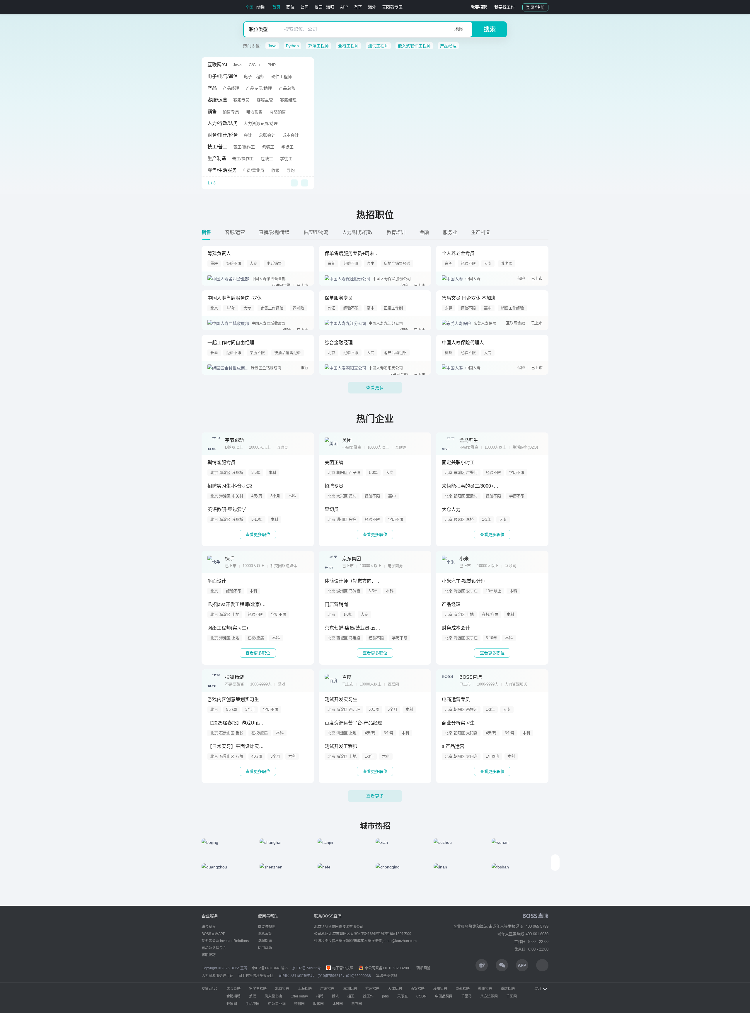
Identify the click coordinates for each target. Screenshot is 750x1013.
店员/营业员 (253, 170)
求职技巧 (209, 955)
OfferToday (299, 996)
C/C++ (254, 64)
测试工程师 (378, 45)
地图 (458, 29)
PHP (271, 64)
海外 (372, 7)
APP (344, 7)
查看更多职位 (258, 534)
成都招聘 (463, 989)
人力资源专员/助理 (261, 123)
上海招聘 (305, 989)
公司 (304, 7)
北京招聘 (282, 989)
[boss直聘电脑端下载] (542, 965)
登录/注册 (535, 7)
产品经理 (448, 45)
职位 (290, 7)
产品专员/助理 (259, 88)
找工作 (368, 996)
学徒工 (287, 147)
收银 (275, 170)
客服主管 (265, 100)
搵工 (350, 996)
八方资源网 (489, 996)
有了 (358, 7)
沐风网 (337, 1004)
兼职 (252, 996)
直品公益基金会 (214, 948)
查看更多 (375, 387)
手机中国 (253, 1004)
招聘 (319, 996)
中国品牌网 (444, 996)
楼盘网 (299, 1004)
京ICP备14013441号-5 (270, 968)
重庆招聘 (508, 989)
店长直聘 (233, 989)
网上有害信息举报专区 (256, 976)
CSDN (421, 996)
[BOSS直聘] (217, 7)
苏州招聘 (440, 989)
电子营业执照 (342, 968)
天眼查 (402, 996)
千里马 (466, 996)
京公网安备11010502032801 (387, 968)
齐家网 (231, 1004)
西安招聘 (417, 989)
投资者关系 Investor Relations (225, 941)
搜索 (490, 29)
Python (292, 45)
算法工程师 (318, 45)
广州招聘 (327, 989)
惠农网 (356, 1004)
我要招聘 (479, 7)
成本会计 (290, 135)
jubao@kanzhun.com (400, 941)
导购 (291, 170)
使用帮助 (265, 948)
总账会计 (267, 135)
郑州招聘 (485, 989)
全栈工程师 (348, 45)
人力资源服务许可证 (217, 976)
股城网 (318, 1004)
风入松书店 (273, 996)
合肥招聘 (233, 996)
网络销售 (278, 111)
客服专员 (241, 100)
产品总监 (287, 88)
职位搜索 (209, 927)
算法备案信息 (386, 976)
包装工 (268, 147)
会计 (248, 135)
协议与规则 (266, 927)
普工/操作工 (244, 147)
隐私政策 (265, 934)
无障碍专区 (392, 7)
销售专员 (231, 111)
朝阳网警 (423, 968)
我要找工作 (504, 7)
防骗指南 (265, 941)
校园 (318, 7)
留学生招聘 (258, 989)
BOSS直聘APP (213, 934)
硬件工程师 (281, 76)
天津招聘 (395, 989)
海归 (330, 7)
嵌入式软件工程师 (414, 45)
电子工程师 (254, 76)
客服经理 (288, 100)
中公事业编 (277, 1004)
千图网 (511, 996)
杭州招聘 (372, 989)
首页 (276, 7)
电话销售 (254, 111)
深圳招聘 (350, 989)
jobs (385, 996)
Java (272, 45)
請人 (335, 996)
